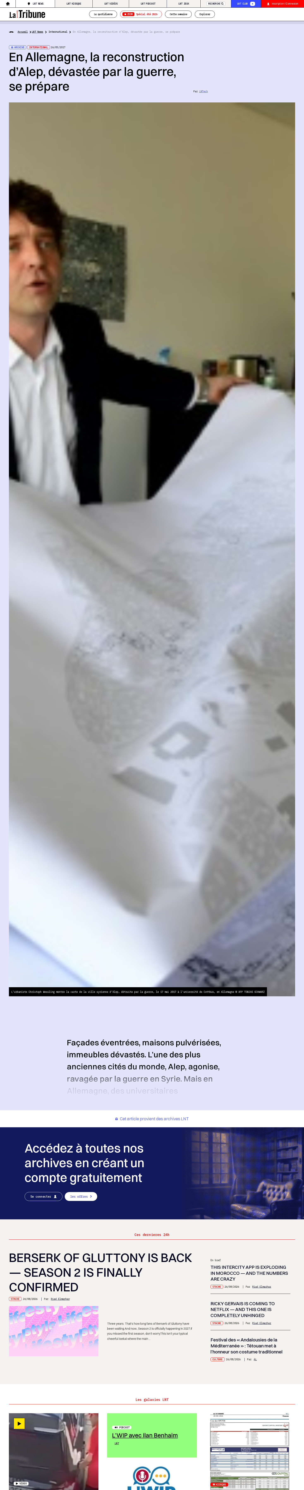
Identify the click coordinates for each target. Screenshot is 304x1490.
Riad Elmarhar (60, 1298)
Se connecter (40, 1196)
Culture (217, 1359)
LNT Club (242, 3)
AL (255, 1359)
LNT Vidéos (110, 3)
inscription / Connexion (285, 3)
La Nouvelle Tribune (27, 13)
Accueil (23, 31)
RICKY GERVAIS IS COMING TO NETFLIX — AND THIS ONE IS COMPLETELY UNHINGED (243, 1309)
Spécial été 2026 (142, 14)
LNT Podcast (148, 3)
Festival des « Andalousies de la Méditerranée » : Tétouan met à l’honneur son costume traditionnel (246, 1346)
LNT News (38, 3)
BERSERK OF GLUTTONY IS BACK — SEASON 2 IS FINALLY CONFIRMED (100, 1272)
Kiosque (221, 1484)
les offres (79, 1196)
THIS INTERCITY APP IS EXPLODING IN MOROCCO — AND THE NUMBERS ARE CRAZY (249, 1273)
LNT (117, 1443)
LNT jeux (183, 3)
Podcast (124, 1427)
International (58, 31)
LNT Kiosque (73, 3)
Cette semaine (178, 14)
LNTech (203, 91)
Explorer (205, 14)
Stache (15, 1298)
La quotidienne (103, 14)
